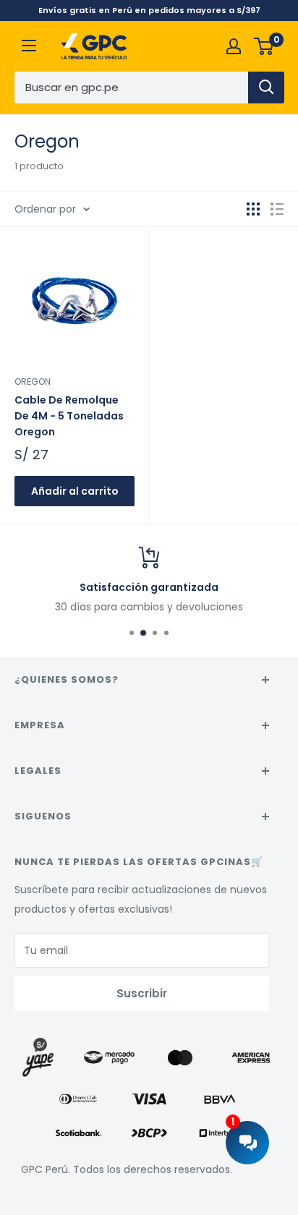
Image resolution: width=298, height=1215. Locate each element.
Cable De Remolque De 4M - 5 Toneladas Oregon (69, 415)
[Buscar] (266, 87)
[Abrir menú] (28, 46)
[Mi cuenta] (233, 46)
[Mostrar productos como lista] (277, 209)
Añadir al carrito (75, 491)
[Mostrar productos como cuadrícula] (253, 209)
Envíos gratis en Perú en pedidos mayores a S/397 (149, 10)
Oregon (32, 381)
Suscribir (141, 993)
